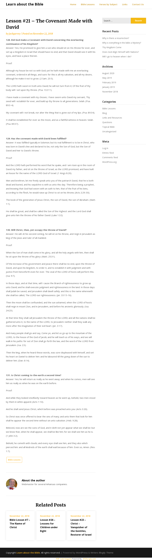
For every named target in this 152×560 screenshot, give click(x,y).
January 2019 (108, 87)
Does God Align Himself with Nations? (120, 52)
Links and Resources (112, 117)
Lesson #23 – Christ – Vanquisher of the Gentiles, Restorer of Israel (81, 527)
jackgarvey (14, 33)
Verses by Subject (108, 4)
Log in (105, 148)
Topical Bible (108, 126)
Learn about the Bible (24, 4)
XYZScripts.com (89, 559)
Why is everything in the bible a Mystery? (121, 42)
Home (73, 4)
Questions (107, 122)
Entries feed (108, 152)
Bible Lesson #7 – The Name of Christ (20, 523)
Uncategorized (109, 131)
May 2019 (107, 77)
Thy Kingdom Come (111, 47)
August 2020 (108, 73)
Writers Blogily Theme (102, 552)
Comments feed (110, 157)
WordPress (82, 552)
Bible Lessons (88, 4)
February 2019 (109, 82)
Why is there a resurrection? (115, 38)
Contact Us (138, 4)
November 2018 (110, 91)
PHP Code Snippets (64, 559)
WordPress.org (109, 162)
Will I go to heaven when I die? (116, 56)
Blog (104, 113)
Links (124, 4)
